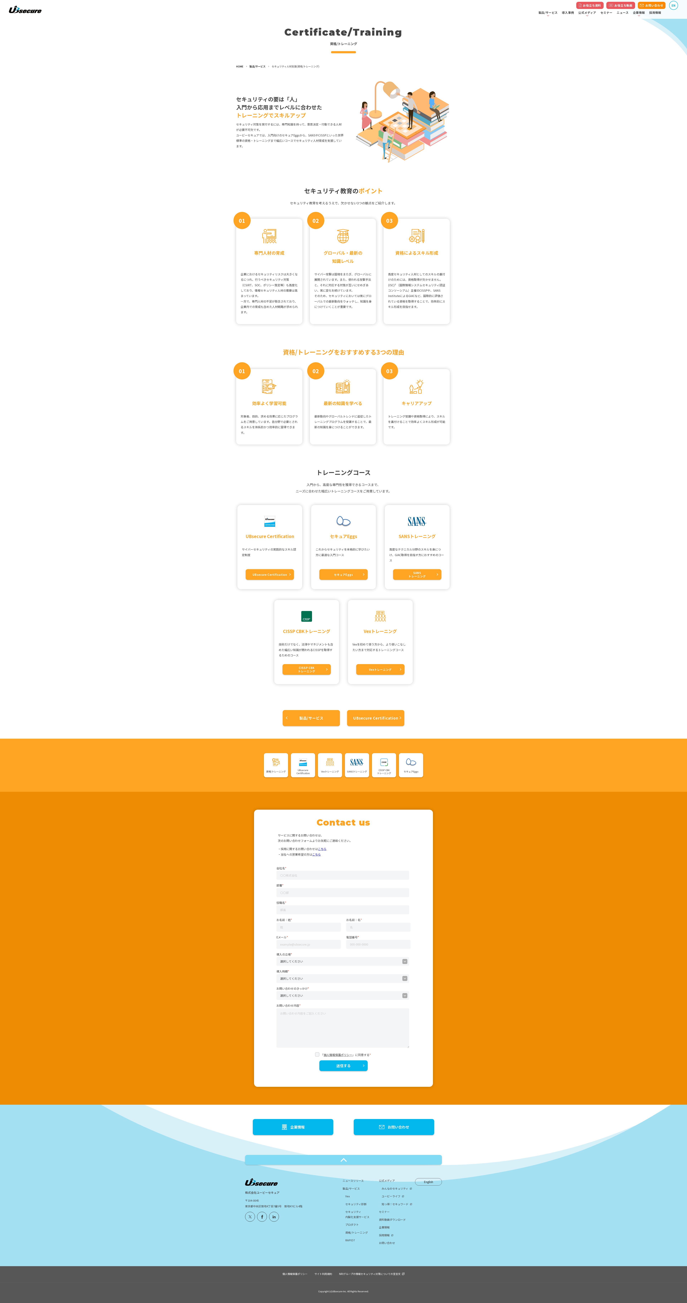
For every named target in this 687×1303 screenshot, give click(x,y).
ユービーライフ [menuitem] (391, 1196)
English (428, 1182)
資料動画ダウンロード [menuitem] (392, 1219)
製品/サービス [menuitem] (351, 1188)
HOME (239, 66)
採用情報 (655, 12)
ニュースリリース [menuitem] (353, 1180)
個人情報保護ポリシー (338, 1055)
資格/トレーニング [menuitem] (356, 1232)
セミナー (606, 12)
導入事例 (568, 12)
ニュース (622, 12)
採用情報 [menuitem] (384, 1235)
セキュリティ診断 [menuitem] (356, 1204)
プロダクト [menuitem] (352, 1224)
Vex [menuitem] (347, 1196)
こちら (322, 849)
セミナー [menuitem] (384, 1212)
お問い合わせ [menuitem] (387, 1243)
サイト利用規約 (323, 1274)
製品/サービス (257, 66)
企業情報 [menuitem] (384, 1227)
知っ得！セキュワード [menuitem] (395, 1204)
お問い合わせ (654, 5)
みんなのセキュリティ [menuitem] (395, 1188)
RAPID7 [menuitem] (350, 1240)
